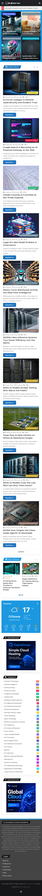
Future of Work (8, 731)
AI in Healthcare (9, 725)
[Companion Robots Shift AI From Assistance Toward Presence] (31, 24)
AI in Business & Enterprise (12, 38)
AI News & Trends (9, 690)
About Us (5, 860)
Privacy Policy (7, 876)
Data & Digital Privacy (11, 740)
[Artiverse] (13, 3)
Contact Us (6, 866)
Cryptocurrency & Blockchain (13, 772)
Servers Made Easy (24, 887)
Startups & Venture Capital (12, 712)
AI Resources (7, 863)
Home (4, 872)
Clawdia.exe (7, 192)
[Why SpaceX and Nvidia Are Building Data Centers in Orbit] (11, 24)
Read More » (9, 115)
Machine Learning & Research (13, 756)
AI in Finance (8, 747)
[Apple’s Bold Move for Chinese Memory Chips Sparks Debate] (30, 568)
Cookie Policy (7, 869)
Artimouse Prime (8, 97)
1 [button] (19, 595)
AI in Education (9, 753)
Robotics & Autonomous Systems (14, 722)
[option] (21, 36)
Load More (21, 552)
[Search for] (40, 4)
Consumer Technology (11, 681)
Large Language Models (11, 734)
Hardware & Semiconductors (13, 700)
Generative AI (8, 759)
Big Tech (7, 750)
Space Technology (9, 14)
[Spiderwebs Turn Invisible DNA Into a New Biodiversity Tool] (31, 48)
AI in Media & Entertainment (13, 703)
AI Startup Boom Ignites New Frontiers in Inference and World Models (11, 585)
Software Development (11, 709)
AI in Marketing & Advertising (13, 765)
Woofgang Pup (8, 144)
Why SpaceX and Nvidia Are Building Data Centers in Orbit (11, 34)
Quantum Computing (10, 762)
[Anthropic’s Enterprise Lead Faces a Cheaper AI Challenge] (11, 48)
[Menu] (2, 4)
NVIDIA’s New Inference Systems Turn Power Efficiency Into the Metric (20, 340)
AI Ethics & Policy (9, 687)
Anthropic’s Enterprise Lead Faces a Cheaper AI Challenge (22, 8)
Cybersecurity (8, 697)
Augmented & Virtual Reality (13, 768)
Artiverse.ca (31, 884)
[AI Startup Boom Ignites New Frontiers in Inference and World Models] (11, 568)
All (34, 67)
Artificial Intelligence (10, 684)
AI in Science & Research (30, 38)
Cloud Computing (9, 715)
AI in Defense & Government (13, 743)
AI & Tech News (9, 737)
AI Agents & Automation (11, 694)
